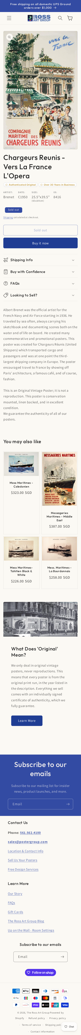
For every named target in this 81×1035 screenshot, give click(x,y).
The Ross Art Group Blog (26, 921)
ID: (55, 192)
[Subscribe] (68, 804)
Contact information (42, 1031)
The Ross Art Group (38, 1012)
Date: (21, 192)
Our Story (15, 893)
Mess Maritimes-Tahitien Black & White (21, 571)
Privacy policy (57, 1018)
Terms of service (31, 1025)
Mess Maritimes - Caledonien (21, 484)
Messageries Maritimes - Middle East (59, 516)
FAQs (11, 902)
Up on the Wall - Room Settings (31, 930)
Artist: (8, 192)
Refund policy (37, 1018)
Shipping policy (54, 1025)
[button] (9, 18)
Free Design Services (23, 869)
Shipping (8, 217)
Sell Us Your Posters (22, 860)
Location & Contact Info (25, 851)
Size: (35, 192)
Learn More (27, 720)
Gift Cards (15, 912)
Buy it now (40, 243)
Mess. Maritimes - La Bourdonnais (59, 569)
